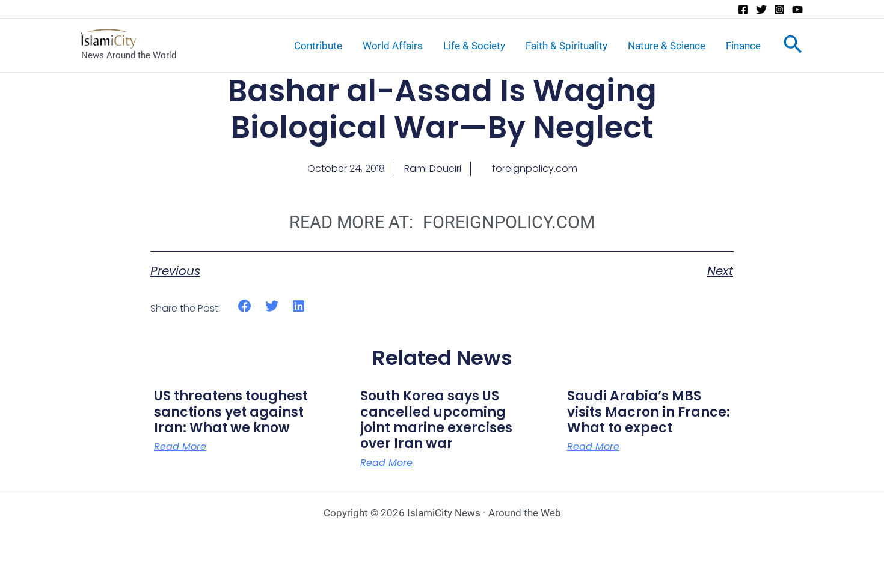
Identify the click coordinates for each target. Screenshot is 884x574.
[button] (245, 306)
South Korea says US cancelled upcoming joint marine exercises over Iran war (436, 420)
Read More (180, 447)
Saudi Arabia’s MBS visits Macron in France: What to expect (648, 412)
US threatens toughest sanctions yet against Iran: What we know (231, 412)
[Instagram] (779, 9)
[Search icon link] (793, 47)
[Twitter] (761, 9)
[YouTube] (797, 9)
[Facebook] (743, 9)
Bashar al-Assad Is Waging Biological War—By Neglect (442, 109)
